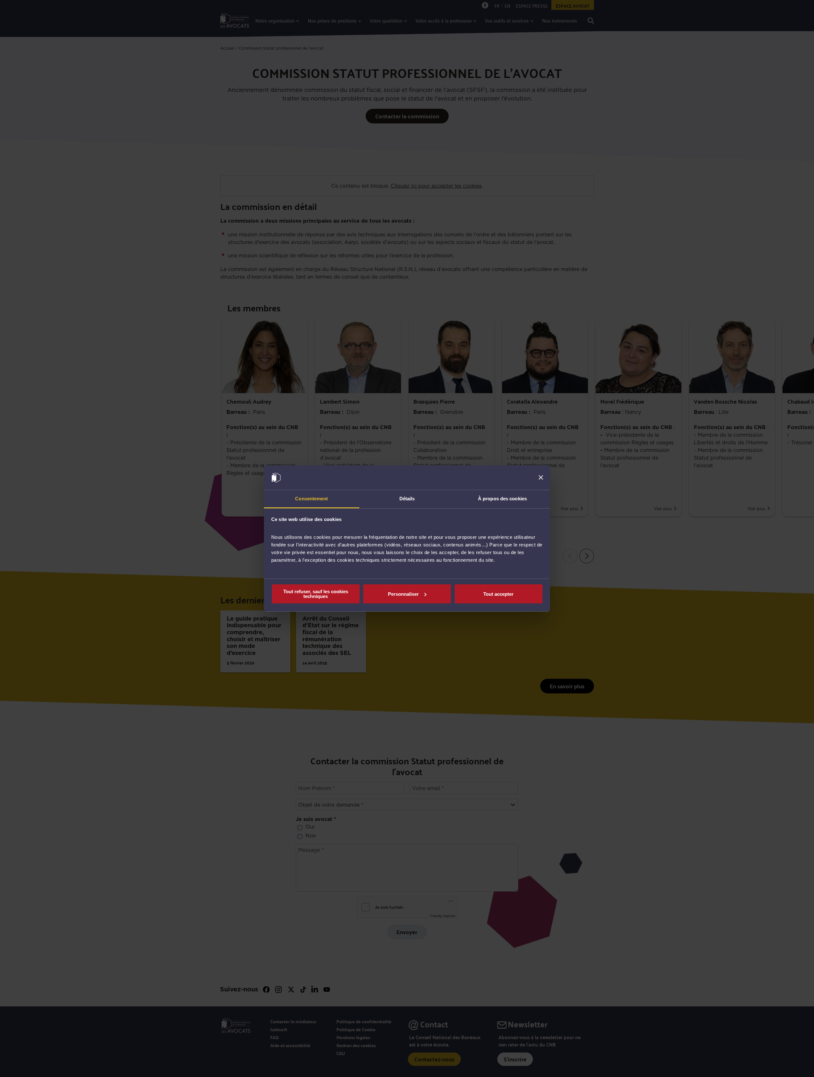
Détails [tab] (407, 498)
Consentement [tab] (311, 498)
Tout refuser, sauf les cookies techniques (315, 594)
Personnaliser (403, 594)
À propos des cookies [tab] (502, 498)
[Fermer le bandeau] (541, 478)
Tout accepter (498, 594)
